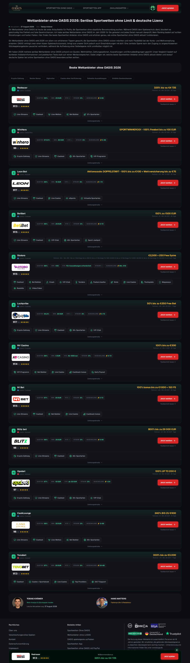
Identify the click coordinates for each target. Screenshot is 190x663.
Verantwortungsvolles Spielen (22, 635)
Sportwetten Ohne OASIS (59, 8)
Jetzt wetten (166, 99)
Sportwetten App (92, 8)
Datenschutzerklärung (19, 644)
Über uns (13, 630)
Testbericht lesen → (168, 104)
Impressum (13, 648)
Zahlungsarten (118, 8)
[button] (185, 647)
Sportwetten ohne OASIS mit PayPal (83, 648)
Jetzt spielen (167, 8)
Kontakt (12, 639)
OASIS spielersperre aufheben (80, 639)
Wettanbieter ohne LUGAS (79, 635)
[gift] (153, 8)
